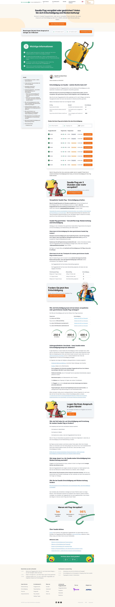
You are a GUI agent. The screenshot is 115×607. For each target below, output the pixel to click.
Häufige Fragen (37, 596)
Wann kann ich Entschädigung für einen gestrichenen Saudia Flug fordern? (32, 95)
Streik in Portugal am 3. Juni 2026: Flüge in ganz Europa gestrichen (40, 574)
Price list (23, 591)
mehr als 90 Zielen (77, 534)
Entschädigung (24, 589)
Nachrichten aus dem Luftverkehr (28, 569)
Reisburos (60, 595)
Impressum (48, 589)
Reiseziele (60, 592)
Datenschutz (80, 602)
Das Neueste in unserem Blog (65, 569)
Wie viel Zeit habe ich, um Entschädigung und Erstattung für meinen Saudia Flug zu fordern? (31, 112)
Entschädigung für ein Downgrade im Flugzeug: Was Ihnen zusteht (77, 573)
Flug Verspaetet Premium (72, 2)
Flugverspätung (37, 589)
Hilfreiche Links (29, 125)
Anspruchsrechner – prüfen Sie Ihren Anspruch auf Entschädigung (66, 550)
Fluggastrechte (37, 586)
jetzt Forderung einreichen (56, 295)
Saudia (51, 532)
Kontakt (64, 1)
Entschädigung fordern (74, 192)
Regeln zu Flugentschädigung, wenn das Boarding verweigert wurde (66, 548)
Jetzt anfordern (88, 134)
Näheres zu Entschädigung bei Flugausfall (60, 544)
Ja (67, 559)
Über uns (48, 593)
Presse (47, 591)
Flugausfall (36, 591)
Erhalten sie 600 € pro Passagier (81, 325)
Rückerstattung (24, 586)
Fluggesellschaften (62, 588)
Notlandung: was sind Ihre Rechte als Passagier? (74, 571)
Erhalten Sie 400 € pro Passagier (81, 320)
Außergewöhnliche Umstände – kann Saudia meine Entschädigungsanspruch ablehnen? (32, 108)
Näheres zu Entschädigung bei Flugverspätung (61, 542)
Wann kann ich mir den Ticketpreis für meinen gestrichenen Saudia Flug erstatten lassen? (33, 99)
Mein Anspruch (89, 2)
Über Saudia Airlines (29, 123)
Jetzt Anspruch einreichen (57, 23)
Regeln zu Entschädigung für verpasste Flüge (61, 546)
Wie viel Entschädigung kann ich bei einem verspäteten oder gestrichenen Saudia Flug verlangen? (32, 103)
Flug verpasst (36, 593)
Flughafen (60, 590)
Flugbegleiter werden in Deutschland (71, 575)
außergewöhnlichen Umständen (57, 355)
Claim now (71, 414)
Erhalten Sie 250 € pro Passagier (81, 318)
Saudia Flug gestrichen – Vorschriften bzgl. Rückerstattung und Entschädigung (32, 91)
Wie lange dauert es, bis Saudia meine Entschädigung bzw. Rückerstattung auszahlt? (32, 117)
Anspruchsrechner (25, 593)
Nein (75, 559)
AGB (86, 602)
